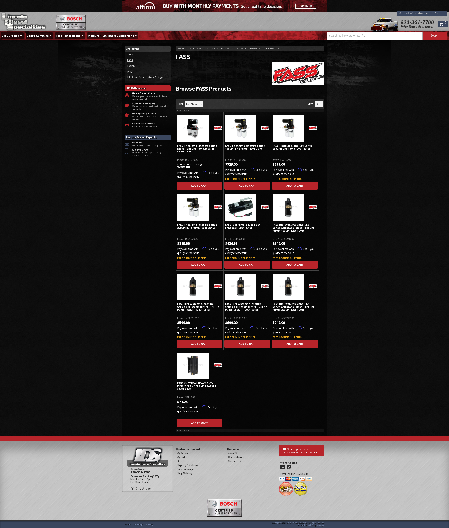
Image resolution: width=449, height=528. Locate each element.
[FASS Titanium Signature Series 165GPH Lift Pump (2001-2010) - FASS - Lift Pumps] (241, 128)
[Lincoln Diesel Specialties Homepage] (24, 22)
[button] (387, 36)
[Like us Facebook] (283, 467)
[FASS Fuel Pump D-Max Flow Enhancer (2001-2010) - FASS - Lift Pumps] (240, 207)
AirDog (131, 54)
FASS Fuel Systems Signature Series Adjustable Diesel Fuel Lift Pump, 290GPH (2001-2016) (293, 307)
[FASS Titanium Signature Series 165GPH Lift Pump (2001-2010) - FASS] (265, 128)
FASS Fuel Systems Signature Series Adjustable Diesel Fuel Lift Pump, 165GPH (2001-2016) (198, 307)
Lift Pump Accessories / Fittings (145, 77)
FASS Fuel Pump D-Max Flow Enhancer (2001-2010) (242, 226)
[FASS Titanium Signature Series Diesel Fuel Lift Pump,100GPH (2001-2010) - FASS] (218, 128)
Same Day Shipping (144, 103)
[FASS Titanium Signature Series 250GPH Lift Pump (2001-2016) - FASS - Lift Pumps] (288, 128)
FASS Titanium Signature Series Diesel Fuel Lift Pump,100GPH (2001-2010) (197, 148)
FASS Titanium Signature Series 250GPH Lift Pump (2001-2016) (292, 147)
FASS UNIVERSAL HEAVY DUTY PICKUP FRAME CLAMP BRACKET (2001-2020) (196, 386)
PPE (129, 71)
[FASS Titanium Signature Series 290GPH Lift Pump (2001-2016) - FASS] (218, 207)
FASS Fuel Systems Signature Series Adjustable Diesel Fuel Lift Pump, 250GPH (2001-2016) (246, 307)
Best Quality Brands (144, 113)
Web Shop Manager (316, 525)
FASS (130, 60)
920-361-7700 (417, 22)
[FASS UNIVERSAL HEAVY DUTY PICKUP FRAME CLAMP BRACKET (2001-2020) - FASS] (218, 365)
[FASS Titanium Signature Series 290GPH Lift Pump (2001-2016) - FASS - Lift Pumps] (193, 207)
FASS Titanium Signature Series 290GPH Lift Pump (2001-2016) (197, 226)
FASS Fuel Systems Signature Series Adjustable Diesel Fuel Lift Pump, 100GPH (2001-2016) (293, 227)
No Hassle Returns (143, 123)
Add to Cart (199, 185)
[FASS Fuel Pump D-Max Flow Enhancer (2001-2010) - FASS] (265, 207)
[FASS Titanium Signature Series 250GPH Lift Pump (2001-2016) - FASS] (313, 128)
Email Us (137, 142)
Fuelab (131, 66)
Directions (143, 488)
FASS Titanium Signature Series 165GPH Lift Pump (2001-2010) (245, 147)
